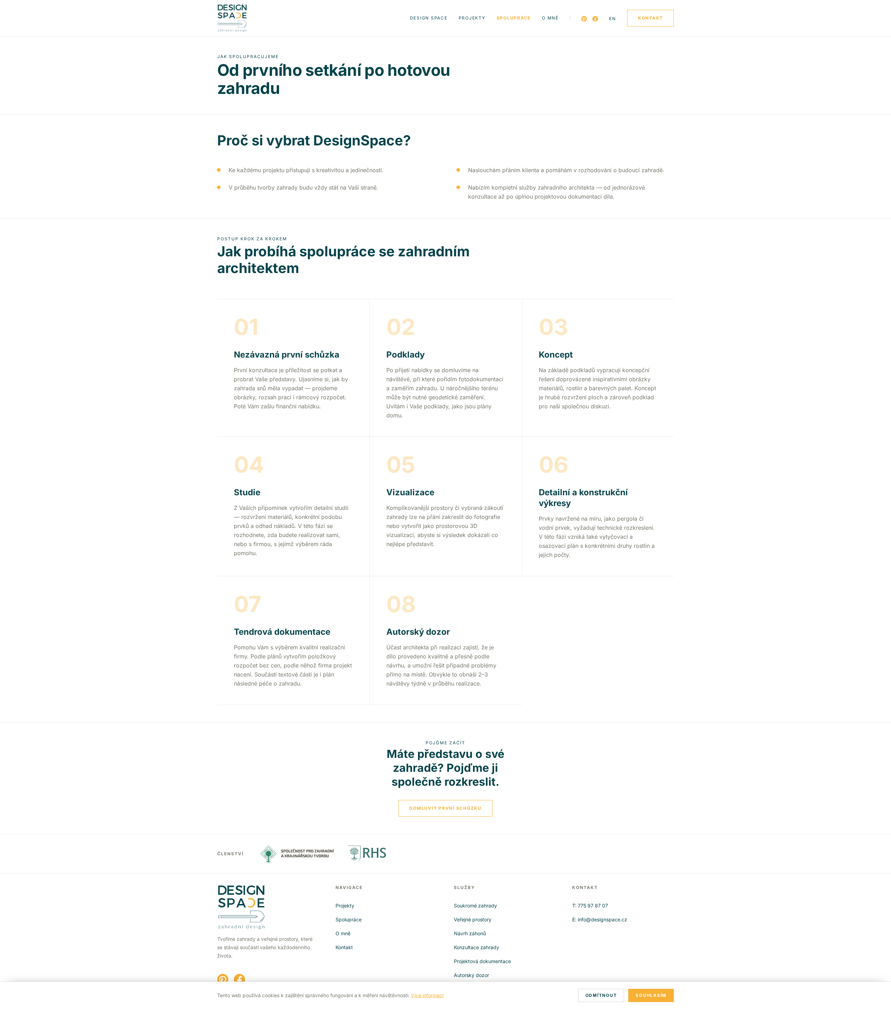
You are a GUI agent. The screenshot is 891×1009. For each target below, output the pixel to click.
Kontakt (344, 947)
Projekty (472, 18)
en (612, 18)
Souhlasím (651, 995)
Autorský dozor (471, 975)
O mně (550, 18)
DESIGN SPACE (429, 18)
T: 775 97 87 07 (590, 905)
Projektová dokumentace (482, 961)
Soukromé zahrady (475, 905)
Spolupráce (514, 18)
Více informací (427, 995)
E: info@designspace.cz (599, 919)
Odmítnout (601, 995)
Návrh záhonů (470, 933)
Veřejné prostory (472, 919)
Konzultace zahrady (476, 947)
